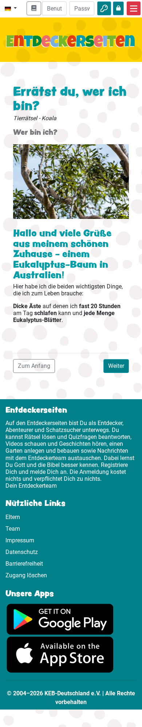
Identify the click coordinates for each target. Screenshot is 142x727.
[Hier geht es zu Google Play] (60, 618)
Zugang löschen (26, 575)
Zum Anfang (34, 365)
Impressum (19, 540)
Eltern (12, 517)
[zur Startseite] (71, 45)
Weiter (116, 365)
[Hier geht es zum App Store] (60, 654)
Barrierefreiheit (24, 563)
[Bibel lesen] (34, 8)
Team (12, 528)
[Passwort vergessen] (118, 8)
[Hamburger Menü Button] (134, 8)
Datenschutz (21, 552)
